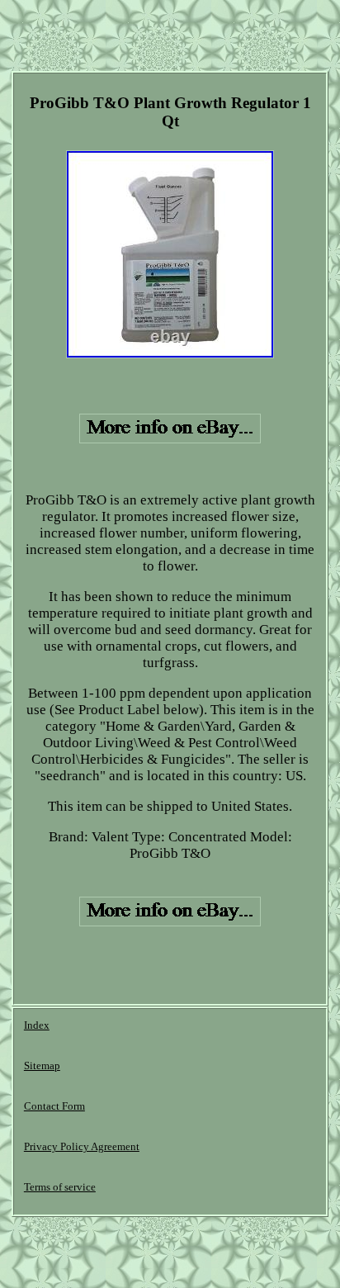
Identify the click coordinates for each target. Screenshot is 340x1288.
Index (37, 1025)
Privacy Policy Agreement (81, 1146)
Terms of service (60, 1187)
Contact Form (54, 1106)
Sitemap (42, 1065)
